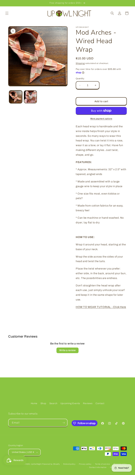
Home (34, 403)
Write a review (67, 350)
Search (53, 403)
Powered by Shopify (51, 464)
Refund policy (69, 464)
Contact (99, 403)
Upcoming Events (70, 403)
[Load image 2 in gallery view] (30, 96)
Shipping (80, 63)
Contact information (98, 467)
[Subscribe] (63, 423)
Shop (43, 403)
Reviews (87, 403)
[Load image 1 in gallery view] (15, 96)
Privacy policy (85, 464)
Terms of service (102, 464)
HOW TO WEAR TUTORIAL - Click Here (101, 307)
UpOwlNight (36, 464)
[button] (7, 13)
